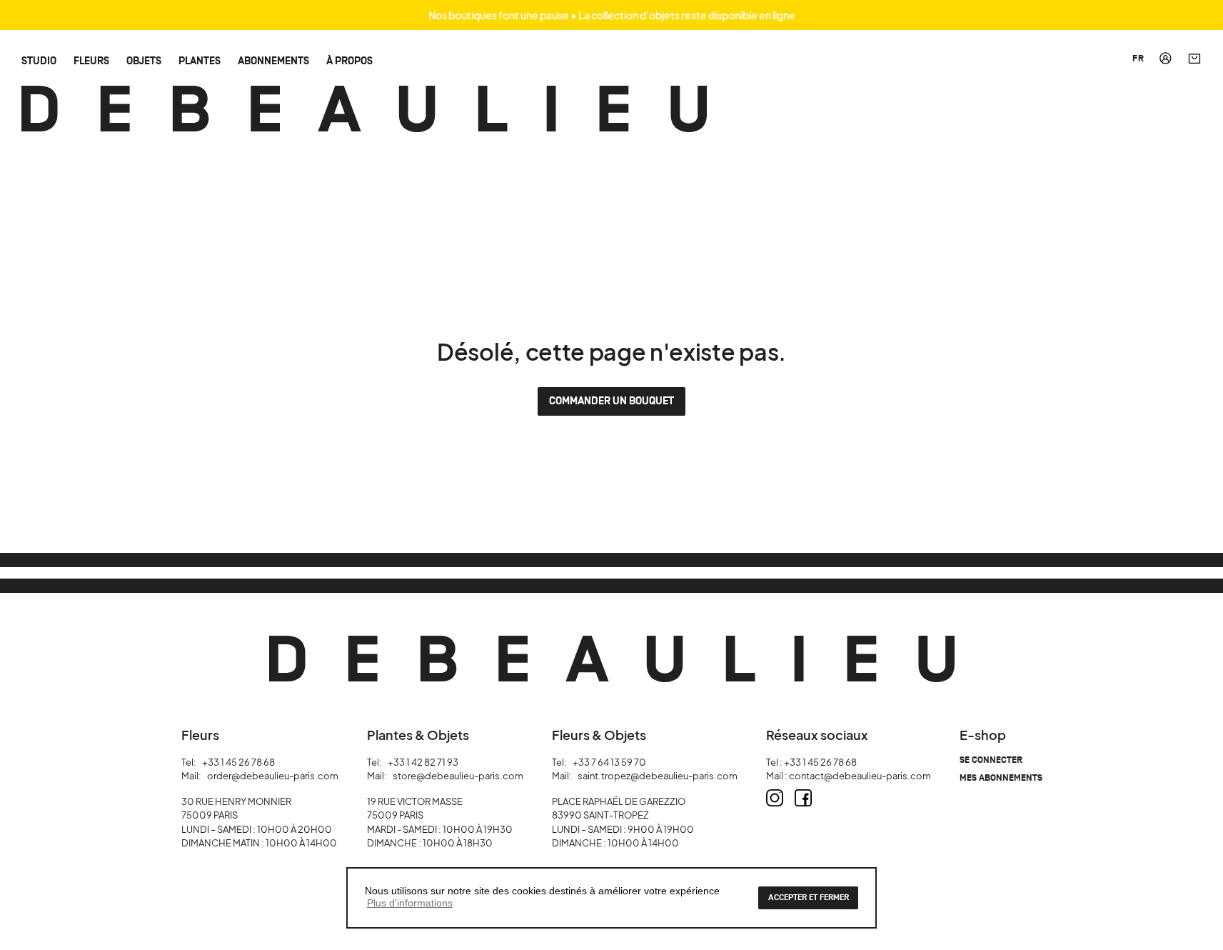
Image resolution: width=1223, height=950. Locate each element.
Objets (143, 60)
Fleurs (91, 60)
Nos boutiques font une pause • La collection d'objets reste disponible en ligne (611, 15)
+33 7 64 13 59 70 (609, 762)
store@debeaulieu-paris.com (458, 775)
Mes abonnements (1001, 778)
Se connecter (991, 760)
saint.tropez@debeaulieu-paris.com (658, 775)
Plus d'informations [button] (410, 903)
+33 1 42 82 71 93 (423, 762)
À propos (349, 60)
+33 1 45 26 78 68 (238, 762)
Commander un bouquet (611, 401)
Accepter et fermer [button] (808, 897)
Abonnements (273, 60)
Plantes (199, 60)
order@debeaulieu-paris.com (272, 775)
